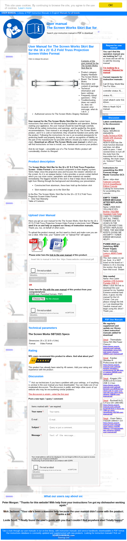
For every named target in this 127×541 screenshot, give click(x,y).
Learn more (24, 8)
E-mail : (35, 419)
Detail (105, 340)
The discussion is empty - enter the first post (48, 394)
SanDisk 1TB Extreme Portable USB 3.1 (113, 282)
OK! (110, 5)
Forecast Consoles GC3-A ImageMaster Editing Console (112, 184)
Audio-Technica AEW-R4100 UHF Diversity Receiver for (113, 137)
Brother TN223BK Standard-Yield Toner (112, 212)
